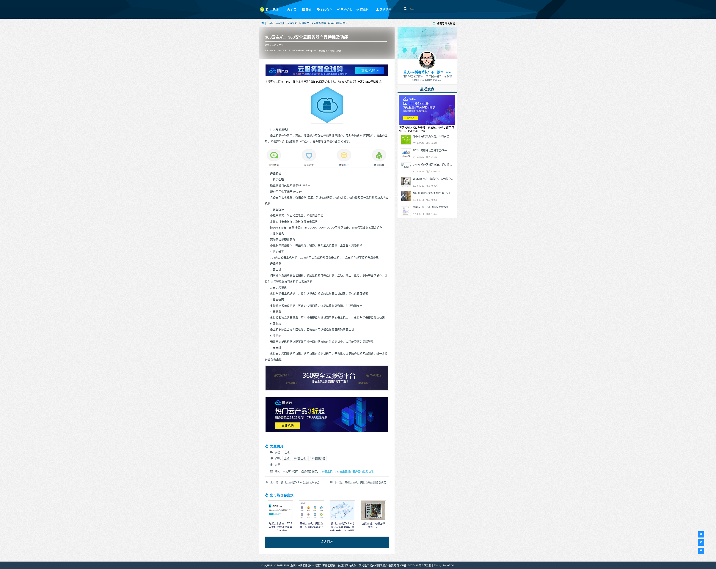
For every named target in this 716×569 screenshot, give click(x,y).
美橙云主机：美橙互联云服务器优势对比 (368, 482)
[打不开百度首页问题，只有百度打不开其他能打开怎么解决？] (406, 139)
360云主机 (299, 458)
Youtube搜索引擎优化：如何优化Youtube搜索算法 (442, 178)
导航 (308, 9)
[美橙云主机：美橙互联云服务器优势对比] (311, 519)
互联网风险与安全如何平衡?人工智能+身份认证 (440, 192)
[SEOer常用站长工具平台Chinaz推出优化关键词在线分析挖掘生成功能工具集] (406, 153)
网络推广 (365, 9)
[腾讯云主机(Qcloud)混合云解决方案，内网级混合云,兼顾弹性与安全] (342, 519)
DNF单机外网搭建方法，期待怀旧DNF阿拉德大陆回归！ (445, 164)
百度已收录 (335, 51)
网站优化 (346, 9)
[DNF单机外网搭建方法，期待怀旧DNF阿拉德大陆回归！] (406, 168)
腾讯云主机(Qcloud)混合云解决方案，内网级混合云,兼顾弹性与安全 (320, 482)
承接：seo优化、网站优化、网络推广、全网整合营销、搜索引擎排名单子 (308, 23)
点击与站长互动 (446, 23)
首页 (293, 9)
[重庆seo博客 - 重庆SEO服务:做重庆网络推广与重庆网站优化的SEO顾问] (269, 11)
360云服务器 (317, 458)
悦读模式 (322, 51)
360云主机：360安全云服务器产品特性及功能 (306, 37)
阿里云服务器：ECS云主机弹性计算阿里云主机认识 (280, 527)
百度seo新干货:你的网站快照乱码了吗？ (436, 207)
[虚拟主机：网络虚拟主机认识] (373, 519)
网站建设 (385, 9)
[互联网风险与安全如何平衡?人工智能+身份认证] (406, 196)
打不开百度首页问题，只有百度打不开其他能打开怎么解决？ (448, 136)
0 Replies (311, 50)
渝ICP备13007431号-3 (410, 565)
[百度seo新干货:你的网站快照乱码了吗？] (406, 210)
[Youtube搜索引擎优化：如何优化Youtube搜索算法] (406, 182)
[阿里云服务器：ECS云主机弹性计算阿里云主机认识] (280, 519)
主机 (274, 45)
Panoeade (270, 50)
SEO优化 (326, 9)
